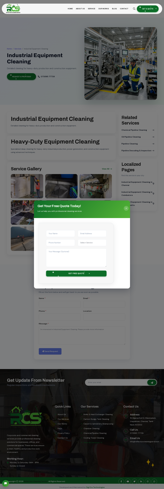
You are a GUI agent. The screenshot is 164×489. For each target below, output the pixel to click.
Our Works (103, 9)
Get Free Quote (76, 273)
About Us (80, 9)
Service (91, 9)
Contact (124, 9)
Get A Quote (147, 9)
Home (70, 9)
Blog (114, 9)
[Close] (126, 208)
